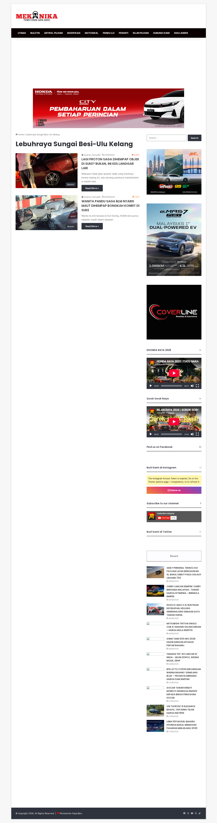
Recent (174, 556)
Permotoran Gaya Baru (71, 813)
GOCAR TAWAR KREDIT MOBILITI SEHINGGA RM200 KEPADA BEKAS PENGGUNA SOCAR (181, 692)
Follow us (175, 490)
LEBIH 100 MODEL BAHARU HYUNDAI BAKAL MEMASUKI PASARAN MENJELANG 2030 (181, 725)
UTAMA (22, 33)
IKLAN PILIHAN (141, 33)
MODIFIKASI (73, 33)
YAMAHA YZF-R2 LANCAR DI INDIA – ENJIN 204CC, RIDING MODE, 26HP (182, 657)
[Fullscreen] (197, 385)
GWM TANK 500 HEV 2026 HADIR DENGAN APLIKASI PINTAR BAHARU (180, 642)
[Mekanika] (37, 16)
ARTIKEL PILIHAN (53, 33)
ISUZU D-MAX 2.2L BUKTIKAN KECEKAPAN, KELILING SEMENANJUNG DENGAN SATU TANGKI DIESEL (183, 610)
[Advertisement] (108, 63)
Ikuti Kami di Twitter (159, 531)
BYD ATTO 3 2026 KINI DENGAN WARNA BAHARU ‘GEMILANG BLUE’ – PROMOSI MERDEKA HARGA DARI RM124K (183, 674)
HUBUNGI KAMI (161, 33)
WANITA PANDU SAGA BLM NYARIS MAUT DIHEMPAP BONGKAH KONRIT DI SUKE (110, 205)
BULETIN (35, 33)
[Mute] (192, 385)
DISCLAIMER (181, 33)
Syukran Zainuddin (92, 155)
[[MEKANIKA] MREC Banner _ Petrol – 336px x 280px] (174, 194)
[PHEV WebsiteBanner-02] (174, 275)
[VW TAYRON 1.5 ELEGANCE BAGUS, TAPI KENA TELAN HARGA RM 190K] (155, 711)
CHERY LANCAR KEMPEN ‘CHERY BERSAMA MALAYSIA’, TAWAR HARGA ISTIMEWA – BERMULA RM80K (183, 591)
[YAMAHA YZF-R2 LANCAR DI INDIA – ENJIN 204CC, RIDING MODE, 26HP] (155, 658)
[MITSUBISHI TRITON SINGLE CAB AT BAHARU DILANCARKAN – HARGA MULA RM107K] (155, 628)
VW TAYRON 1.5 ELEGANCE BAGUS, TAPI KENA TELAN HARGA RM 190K (180, 710)
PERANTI (123, 33)
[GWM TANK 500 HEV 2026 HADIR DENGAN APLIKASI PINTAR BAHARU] (155, 643)
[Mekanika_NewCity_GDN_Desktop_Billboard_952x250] (108, 108)
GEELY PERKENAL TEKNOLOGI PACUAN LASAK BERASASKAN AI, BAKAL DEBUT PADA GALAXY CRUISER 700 (183, 572)
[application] (174, 373)
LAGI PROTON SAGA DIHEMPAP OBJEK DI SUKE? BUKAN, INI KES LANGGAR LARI (110, 163)
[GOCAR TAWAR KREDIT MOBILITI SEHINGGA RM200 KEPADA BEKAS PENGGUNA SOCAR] (155, 692)
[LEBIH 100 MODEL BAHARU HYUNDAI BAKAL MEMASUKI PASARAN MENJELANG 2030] (155, 726)
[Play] (150, 385)
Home (20, 134)
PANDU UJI (108, 33)
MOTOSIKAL (91, 33)
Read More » (92, 188)
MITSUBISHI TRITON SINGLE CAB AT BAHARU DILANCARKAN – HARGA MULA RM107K (183, 627)
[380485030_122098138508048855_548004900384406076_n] (174, 338)
